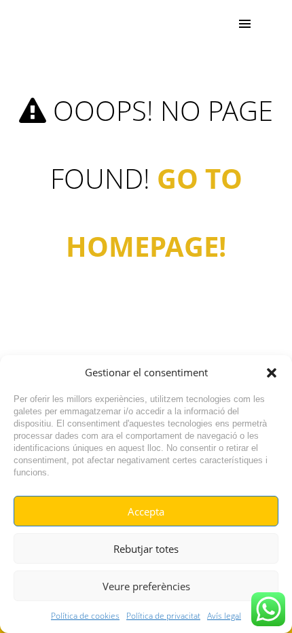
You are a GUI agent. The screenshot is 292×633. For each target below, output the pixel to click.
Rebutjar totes (146, 549)
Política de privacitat (163, 615)
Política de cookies (85, 615)
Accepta (146, 511)
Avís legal (224, 615)
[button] (271, 373)
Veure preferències (146, 586)
